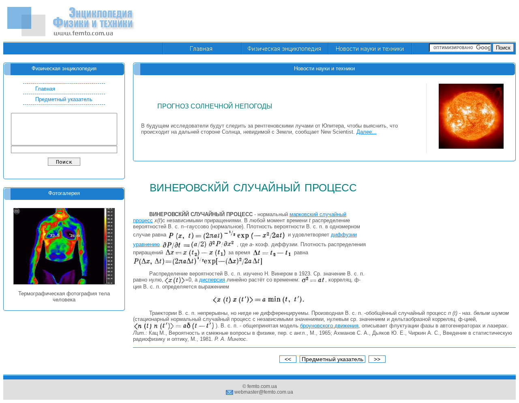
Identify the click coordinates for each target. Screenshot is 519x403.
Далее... (366, 132)
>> (377, 359)
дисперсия (212, 280)
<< (288, 359)
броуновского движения (329, 326)
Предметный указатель (63, 99)
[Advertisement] (368, 21)
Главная (45, 89)
